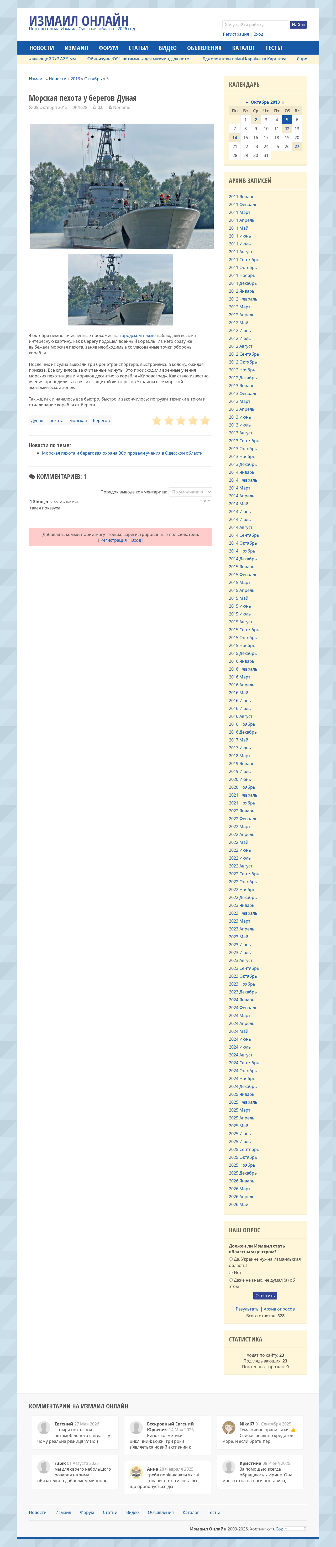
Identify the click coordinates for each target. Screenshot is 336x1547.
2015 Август (241, 622)
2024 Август (241, 1055)
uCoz (278, 1529)
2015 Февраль (243, 574)
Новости (57, 79)
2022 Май (238, 842)
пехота (56, 420)
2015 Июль (240, 614)
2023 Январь (242, 905)
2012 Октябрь (243, 362)
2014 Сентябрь (244, 535)
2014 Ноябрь (242, 551)
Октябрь (93, 79)
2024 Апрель (242, 1023)
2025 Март (239, 1110)
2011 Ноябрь (242, 275)
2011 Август (241, 252)
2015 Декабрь (243, 653)
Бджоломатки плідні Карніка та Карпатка (221, 59)
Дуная (37, 420)
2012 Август (241, 346)
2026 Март (239, 1189)
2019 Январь (242, 763)
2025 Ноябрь (242, 1165)
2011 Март (239, 212)
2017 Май (238, 740)
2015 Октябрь (243, 637)
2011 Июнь (240, 236)
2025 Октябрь (243, 1157)
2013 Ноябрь (242, 456)
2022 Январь (242, 811)
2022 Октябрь (243, 882)
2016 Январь (242, 661)
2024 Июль (240, 1047)
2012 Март (239, 307)
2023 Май (238, 937)
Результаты (247, 1309)
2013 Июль (240, 425)
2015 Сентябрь (244, 630)
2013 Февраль (243, 393)
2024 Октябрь (243, 1071)
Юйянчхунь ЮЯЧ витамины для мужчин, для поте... (116, 59)
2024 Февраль (243, 1008)
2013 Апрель (242, 409)
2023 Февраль (243, 913)
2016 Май (238, 693)
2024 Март (239, 1015)
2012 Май (238, 322)
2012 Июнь (240, 330)
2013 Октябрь (243, 448)
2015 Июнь (240, 606)
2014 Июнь (240, 511)
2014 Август (241, 527)
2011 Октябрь (243, 267)
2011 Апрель (242, 220)
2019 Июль (240, 771)
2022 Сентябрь (244, 874)
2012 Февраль (243, 299)
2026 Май (238, 1204)
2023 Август (241, 960)
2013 (75, 79)
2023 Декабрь (243, 992)
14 (234, 137)
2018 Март (239, 756)
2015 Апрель (242, 590)
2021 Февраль (243, 795)
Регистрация (236, 34)
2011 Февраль (243, 204)
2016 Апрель (242, 685)
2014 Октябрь (243, 543)
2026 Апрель (242, 1196)
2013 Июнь (240, 417)
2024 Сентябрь (244, 1063)
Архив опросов (279, 1309)
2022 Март (239, 826)
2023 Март (239, 921)
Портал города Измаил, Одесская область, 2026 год (82, 28)
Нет (238, 1272)
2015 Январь (242, 567)
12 (287, 128)
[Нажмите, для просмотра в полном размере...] (120, 324)
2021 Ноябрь (242, 803)
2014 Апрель (242, 496)
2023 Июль (240, 952)
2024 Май (238, 1031)
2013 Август (241, 433)
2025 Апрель (242, 1118)
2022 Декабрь (243, 897)
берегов (101, 420)
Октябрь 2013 (265, 102)
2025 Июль (240, 1141)
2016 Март (239, 677)
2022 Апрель (242, 834)
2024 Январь (242, 1000)
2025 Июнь (240, 1133)
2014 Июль (240, 519)
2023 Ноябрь (242, 984)
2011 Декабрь (243, 283)
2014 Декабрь (243, 559)
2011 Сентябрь (244, 259)
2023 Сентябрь (244, 968)
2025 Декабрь (243, 1173)
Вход (258, 34)
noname (121, 107)
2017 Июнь (240, 748)
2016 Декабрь (243, 732)
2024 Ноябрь (242, 1078)
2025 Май (238, 1126)
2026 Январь (242, 1181)
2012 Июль (240, 338)
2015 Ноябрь (242, 645)
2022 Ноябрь (242, 889)
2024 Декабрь (243, 1086)
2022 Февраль (243, 819)
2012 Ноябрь (242, 370)
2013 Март (239, 401)
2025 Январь (242, 1094)
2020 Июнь (240, 779)
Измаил (37, 79)
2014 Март (239, 488)
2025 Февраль (243, 1102)
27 (297, 146)
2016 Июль (240, 708)
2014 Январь (242, 472)
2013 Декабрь (243, 464)
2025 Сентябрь (244, 1149)
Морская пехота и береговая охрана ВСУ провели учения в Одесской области (122, 453)
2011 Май (238, 228)
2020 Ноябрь (242, 787)
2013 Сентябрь (244, 441)
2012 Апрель (242, 315)
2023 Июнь (240, 945)
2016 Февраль (243, 669)
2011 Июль (240, 244)
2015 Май (238, 598)
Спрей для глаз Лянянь (297, 59)
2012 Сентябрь (244, 354)
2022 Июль (240, 858)
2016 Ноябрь (242, 724)
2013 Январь (242, 385)
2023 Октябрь (243, 976)
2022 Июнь (240, 850)
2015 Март (239, 582)
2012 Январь (242, 291)
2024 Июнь (240, 1039)
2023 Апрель (242, 929)
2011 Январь (242, 196)
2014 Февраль (243, 480)
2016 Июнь (240, 700)
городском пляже (138, 335)
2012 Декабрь (243, 378)
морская (78, 420)
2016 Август (241, 716)
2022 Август (241, 866)
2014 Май (238, 504)
